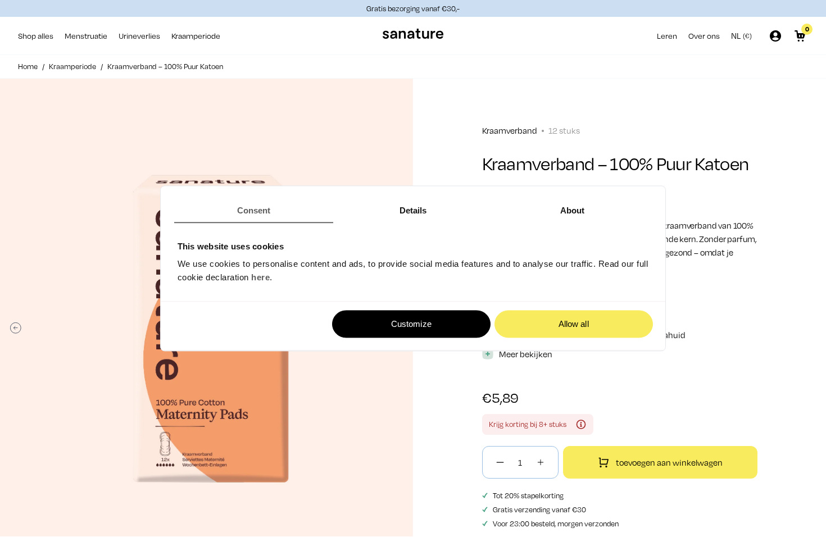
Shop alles (35, 35)
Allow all (574, 324)
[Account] (775, 36)
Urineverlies (139, 35)
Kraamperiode (195, 35)
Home (28, 66)
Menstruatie (86, 35)
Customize (411, 324)
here (260, 278)
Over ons (704, 35)
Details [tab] (413, 210)
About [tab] (572, 210)
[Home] (413, 35)
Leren (667, 35)
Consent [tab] (254, 210)
